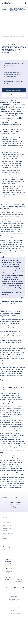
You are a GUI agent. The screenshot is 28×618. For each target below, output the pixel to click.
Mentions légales (14, 596)
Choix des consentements (14, 613)
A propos (6, 553)
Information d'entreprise (8, 525)
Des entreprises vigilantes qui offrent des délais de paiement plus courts (13, 66)
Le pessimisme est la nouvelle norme (13, 82)
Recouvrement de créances (7, 529)
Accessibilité (14, 610)
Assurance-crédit (6, 522)
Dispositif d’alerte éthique (14, 607)
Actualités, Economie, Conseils (6, 547)
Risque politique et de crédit (8, 534)
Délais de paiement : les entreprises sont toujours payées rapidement (12, 74)
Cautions (5, 538)
